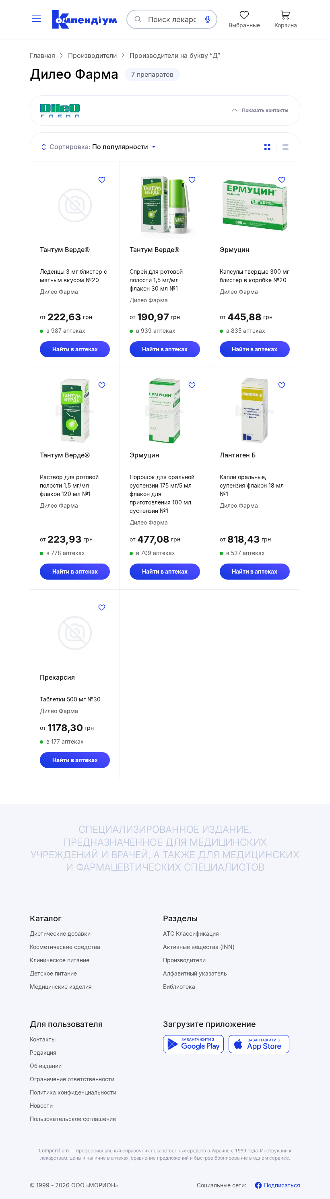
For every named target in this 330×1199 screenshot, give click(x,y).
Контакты (43, 1039)
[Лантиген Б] (255, 411)
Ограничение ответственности (72, 1079)
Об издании (46, 1065)
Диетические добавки (60, 933)
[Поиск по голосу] (208, 19)
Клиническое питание (59, 960)
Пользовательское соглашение (73, 1118)
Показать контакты (265, 110)
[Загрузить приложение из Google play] (193, 1044)
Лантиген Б (238, 455)
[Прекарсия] (75, 633)
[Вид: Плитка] (267, 147)
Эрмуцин (235, 250)
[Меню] (36, 19)
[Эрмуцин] (255, 205)
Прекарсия (57, 677)
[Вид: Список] (285, 147)
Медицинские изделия (61, 986)
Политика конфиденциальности (73, 1092)
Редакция (43, 1052)
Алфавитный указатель (195, 973)
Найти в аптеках (75, 349)
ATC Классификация (191, 933)
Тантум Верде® (65, 250)
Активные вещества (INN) (199, 946)
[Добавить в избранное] (102, 180)
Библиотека (179, 986)
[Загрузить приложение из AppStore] (259, 1044)
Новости (41, 1105)
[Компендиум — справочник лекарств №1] (84, 19)
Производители (184, 960)
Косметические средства (65, 946)
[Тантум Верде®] (75, 205)
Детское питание (53, 973)
